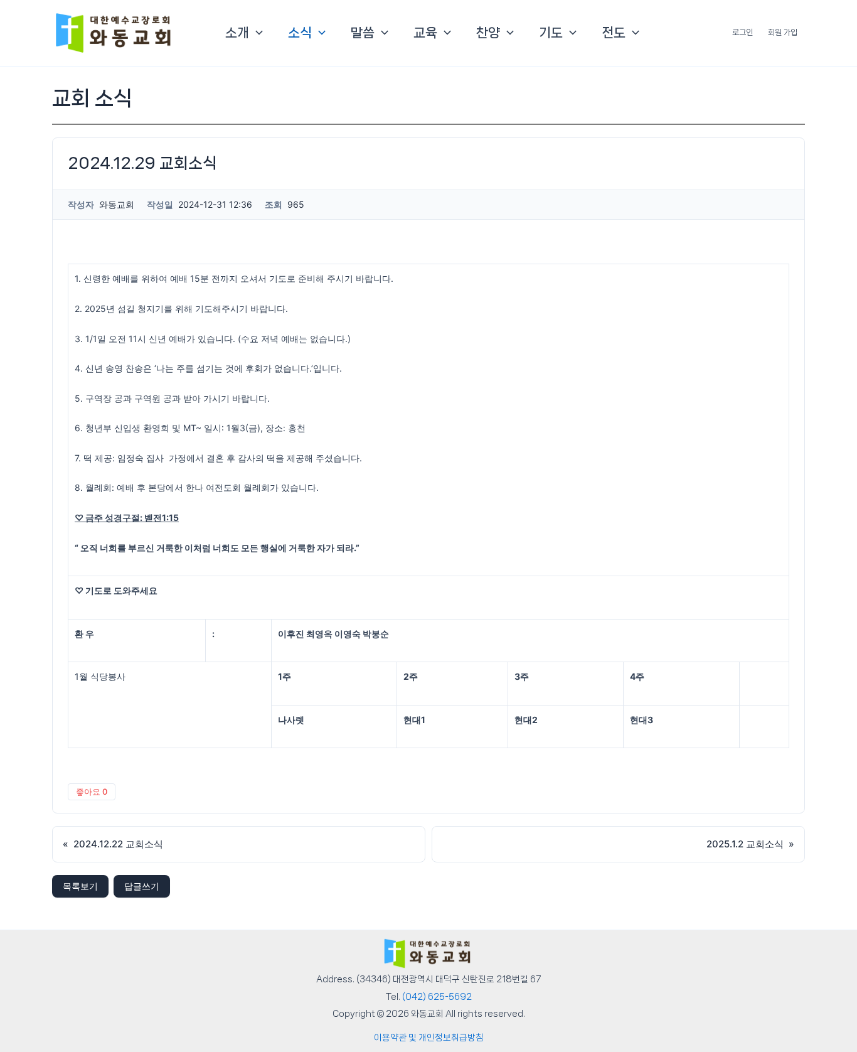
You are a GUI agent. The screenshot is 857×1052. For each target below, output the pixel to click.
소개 (237, 33)
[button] (256, 33)
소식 (300, 33)
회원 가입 (782, 32)
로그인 (742, 32)
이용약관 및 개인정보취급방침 (429, 1037)
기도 (551, 33)
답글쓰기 (141, 886)
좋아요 (91, 791)
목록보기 (80, 886)
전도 (613, 33)
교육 (425, 33)
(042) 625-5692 (437, 996)
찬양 (488, 33)
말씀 (363, 33)
